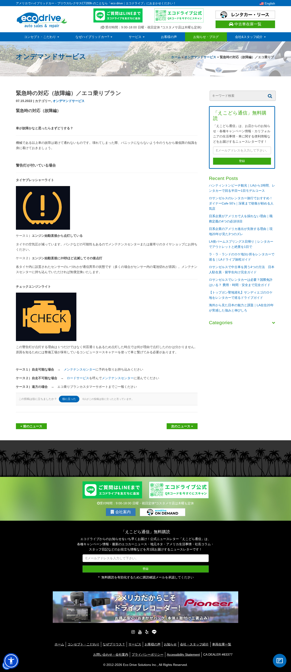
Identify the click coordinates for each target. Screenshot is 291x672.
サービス (135, 37)
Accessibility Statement (183, 654)
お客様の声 (169, 37)
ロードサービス (78, 378)
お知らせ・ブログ (206, 37)
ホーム (176, 57)
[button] (11, 660)
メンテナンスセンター (79, 369)
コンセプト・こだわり (40, 37)
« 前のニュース (31, 426)
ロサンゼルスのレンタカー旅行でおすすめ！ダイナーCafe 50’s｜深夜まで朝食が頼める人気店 (241, 203)
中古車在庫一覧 (247, 24)
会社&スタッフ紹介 (249, 37)
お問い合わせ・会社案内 (110, 654)
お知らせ (170, 644)
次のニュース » (182, 426)
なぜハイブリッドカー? (92, 37)
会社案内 (122, 512)
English (269, 3)
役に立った (69, 399)
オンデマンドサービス (200, 57)
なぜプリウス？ (114, 644)
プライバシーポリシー (147, 654)
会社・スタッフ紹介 (194, 644)
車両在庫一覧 (221, 644)
